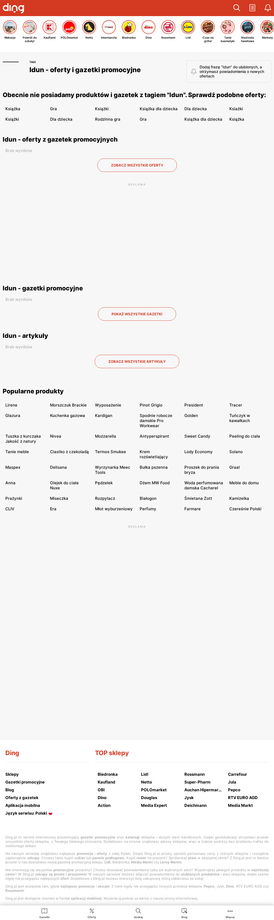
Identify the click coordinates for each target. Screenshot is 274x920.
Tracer (235, 405)
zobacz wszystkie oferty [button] (137, 165)
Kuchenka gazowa (67, 415)
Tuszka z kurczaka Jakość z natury (23, 439)
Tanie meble (17, 451)
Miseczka (59, 498)
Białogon (148, 498)
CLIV (9, 508)
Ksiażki (236, 108)
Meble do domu (244, 482)
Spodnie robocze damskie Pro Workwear (156, 420)
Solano (236, 451)
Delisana (58, 467)
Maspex (12, 467)
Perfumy (148, 508)
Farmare (192, 508)
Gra (53, 108)
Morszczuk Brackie (68, 405)
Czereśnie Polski (245, 508)
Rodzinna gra (107, 119)
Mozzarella (105, 436)
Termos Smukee (110, 451)
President (193, 405)
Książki (102, 108)
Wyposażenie (108, 405)
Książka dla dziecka (159, 108)
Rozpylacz (105, 498)
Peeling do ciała (244, 436)
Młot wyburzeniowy (114, 508)
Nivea (55, 436)
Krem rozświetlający (154, 454)
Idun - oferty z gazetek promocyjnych (60, 139)
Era (53, 508)
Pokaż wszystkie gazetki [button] (137, 314)
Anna (10, 482)
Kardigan (103, 415)
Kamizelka (239, 498)
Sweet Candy (197, 436)
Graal (234, 467)
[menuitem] (44, 913)
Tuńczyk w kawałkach (239, 418)
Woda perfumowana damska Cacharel (203, 485)
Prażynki (13, 498)
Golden (191, 415)
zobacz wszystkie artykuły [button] (137, 361)
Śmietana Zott (198, 498)
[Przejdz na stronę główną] (15, 8)
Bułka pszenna (154, 467)
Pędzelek (104, 482)
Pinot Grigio (151, 405)
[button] (236, 8)
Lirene (11, 405)
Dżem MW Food (155, 482)
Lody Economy (198, 451)
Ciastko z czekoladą (69, 451)
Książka (12, 108)
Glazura (12, 415)
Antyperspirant (154, 436)
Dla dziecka (195, 108)
